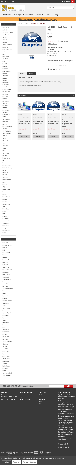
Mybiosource (6, 255)
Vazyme (5, 346)
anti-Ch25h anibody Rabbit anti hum (38, 23)
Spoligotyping (6, 204)
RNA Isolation (6, 214)
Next (73, 95)
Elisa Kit (5, 64)
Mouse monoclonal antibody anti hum (53, 122)
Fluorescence (6, 158)
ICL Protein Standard (5, 107)
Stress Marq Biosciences (6, 324)
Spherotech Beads (7, 373)
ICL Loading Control (6, 102)
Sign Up (68, 1)
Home (19, 23)
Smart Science (6, 349)
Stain (4, 206)
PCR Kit (5, 124)
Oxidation (5, 122)
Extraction (5, 69)
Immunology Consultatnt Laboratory (6, 284)
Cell (4, 150)
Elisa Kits (5, 66)
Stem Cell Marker (7, 141)
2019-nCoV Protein (8, 32)
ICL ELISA (5, 94)
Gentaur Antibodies (5, 75)
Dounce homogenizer (6, 217)
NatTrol (4, 170)
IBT (3, 310)
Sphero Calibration (7, 341)
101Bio (4, 305)
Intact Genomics (7, 315)
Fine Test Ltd (6, 260)
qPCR (4, 187)
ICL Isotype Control (6, 98)
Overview (22, 73)
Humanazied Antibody (6, 79)
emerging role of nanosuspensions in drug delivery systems (64, 438)
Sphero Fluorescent (8, 296)
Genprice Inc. (6, 303)
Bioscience (5, 265)
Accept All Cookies (29, 462)
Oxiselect (5, 177)
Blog (56, 15)
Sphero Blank (6, 351)
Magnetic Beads (7, 165)
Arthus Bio (5, 339)
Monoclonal (6, 209)
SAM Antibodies (7, 133)
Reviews (31, 73)
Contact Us (39, 15)
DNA (4, 61)
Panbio (4, 182)
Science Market (7, 279)
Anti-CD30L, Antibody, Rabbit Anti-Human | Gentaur (67, 124)
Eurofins (5, 334)
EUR (11, 1)
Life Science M (6, 252)
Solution (5, 199)
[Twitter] (56, 69)
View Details (24, 136)
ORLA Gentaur (6, 119)
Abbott (4, 320)
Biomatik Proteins (7, 245)
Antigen (5, 42)
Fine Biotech (6, 272)
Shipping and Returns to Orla (23, 15)
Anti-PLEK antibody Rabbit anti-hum (38, 122)
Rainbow (5, 192)
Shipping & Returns (25, 399)
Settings (6, 462)
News (49, 15)
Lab (3, 163)
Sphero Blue (6, 337)
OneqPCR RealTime (5, 174)
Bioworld (5, 298)
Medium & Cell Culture (6, 116)
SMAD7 (59, 400)
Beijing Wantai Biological (6, 367)
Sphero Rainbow (7, 318)
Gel (3, 160)
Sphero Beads (6, 308)
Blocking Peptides (7, 49)
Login (61, 1)
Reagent (5, 194)
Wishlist (22, 395)
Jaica (4, 327)
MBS (4, 250)
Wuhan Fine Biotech (8, 288)
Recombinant (6, 197)
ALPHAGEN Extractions (6, 331)
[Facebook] (48, 69)
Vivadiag (5, 363)
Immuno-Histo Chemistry (6, 111)
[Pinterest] (59, 69)
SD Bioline (5, 136)
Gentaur (5, 257)
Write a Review (52, 44)
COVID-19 (5, 59)
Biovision (5, 291)
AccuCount (6, 35)
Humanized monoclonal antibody (6, 85)
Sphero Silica (6, 354)
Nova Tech (5, 243)
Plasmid (5, 184)
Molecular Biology (7, 168)
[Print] (54, 69)
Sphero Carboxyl (7, 356)
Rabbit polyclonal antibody (7, 128)
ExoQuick (5, 155)
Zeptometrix (6, 267)
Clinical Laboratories (6, 55)
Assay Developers (7, 45)
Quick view (24, 111)
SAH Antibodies (7, 131)
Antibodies (5, 146)
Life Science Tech (7, 269)
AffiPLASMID (6, 361)
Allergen (5, 37)
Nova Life (5, 262)
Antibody (5, 40)
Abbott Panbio (6, 359)
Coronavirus (6, 153)
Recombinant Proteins (6, 231)
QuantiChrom (6, 189)
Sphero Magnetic (7, 313)
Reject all (16, 462)
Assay (4, 148)
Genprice (5, 293)
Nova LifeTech (6, 274)
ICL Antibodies (6, 92)
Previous (72, 95)
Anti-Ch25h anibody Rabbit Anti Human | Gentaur (24, 123)
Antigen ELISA (6, 221)
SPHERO (5, 202)
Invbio (4, 370)
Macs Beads (61, 398)
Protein (4, 211)
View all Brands (7, 375)
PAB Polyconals (7, 179)
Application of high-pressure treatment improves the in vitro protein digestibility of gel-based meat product (66, 423)
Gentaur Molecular (7, 301)
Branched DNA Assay (6, 227)
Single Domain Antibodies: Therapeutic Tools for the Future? (66, 395)
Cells (4, 52)
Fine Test (5, 248)
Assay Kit (5, 47)
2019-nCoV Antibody (6, 29)
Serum (4, 138)
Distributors (7, 15)
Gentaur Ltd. (6, 277)
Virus (4, 143)
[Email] (51, 69)
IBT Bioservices (7, 89)
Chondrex (5, 344)
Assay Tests (6, 223)
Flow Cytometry (7, 71)
